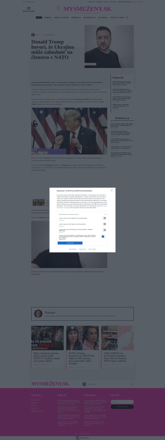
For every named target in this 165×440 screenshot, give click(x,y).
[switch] (104, 218)
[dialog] (82, 220)
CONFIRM (70, 243)
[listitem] (82, 214)
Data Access (82, 249)
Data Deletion (72, 249)
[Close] (112, 191)
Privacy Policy (92, 249)
